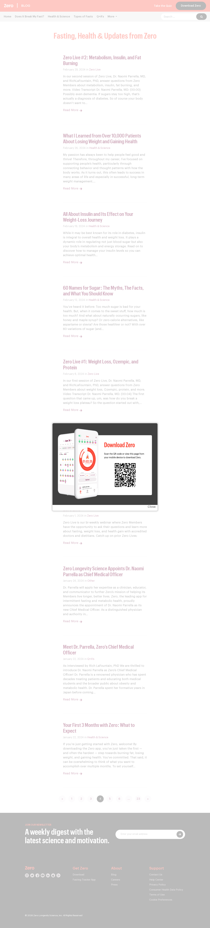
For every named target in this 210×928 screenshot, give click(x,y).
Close (152, 506)
